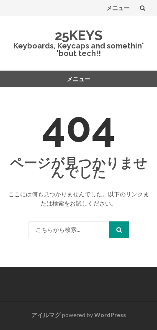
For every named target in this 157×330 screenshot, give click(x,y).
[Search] (119, 229)
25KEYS (79, 35)
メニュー (118, 8)
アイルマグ (46, 314)
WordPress (110, 314)
